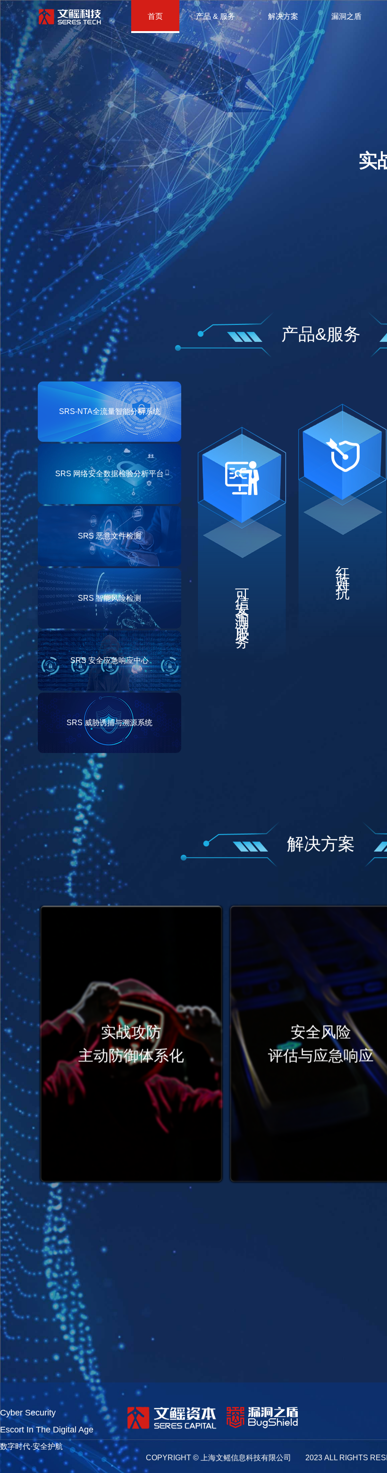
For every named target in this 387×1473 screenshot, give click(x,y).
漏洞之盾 (346, 16)
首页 (155, 16)
